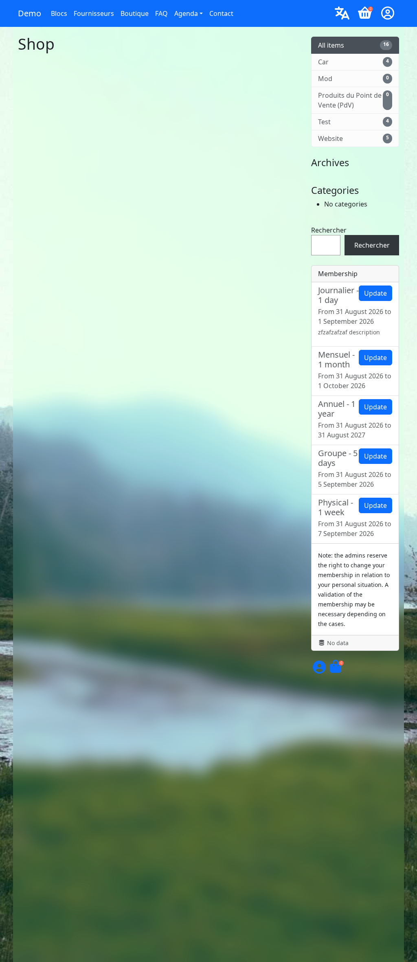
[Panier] (335, 669)
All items (353, 45)
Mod (353, 78)
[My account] (387, 13)
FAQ (161, 13)
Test (353, 121)
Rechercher (329, 230)
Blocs (59, 13)
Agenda (186, 13)
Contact (221, 13)
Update (375, 293)
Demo (29, 13)
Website (353, 138)
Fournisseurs (94, 13)
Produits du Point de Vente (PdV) (353, 100)
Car (353, 61)
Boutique (135, 13)
